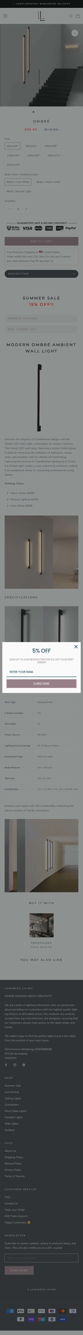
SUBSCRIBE (41, 683)
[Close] (76, 646)
